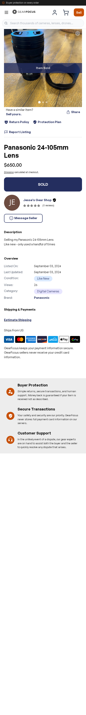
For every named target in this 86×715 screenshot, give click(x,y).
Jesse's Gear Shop (37, 200)
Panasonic (41, 297)
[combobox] (43, 23)
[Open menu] (6, 12)
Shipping (9, 172)
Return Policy (19, 122)
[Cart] (65, 12)
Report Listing (20, 132)
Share (75, 112)
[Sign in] (54, 12)
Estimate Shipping (17, 320)
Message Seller (25, 218)
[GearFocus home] (23, 12)
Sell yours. (13, 114)
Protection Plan (49, 122)
